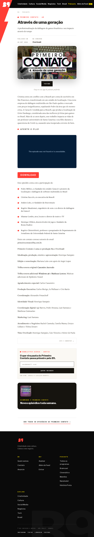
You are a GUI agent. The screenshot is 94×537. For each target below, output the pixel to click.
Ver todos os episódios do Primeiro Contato (47, 422)
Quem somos (23, 461)
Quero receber (47, 371)
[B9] (6, 4)
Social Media (41, 4)
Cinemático (65, 473)
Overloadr (37, 42)
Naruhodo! (64, 481)
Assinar (42, 461)
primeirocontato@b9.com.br (29, 242)
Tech (59, 4)
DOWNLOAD (28, 175)
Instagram (21, 532)
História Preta (66, 485)
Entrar (41, 469)
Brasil (64, 4)
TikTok (30, 532)
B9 (18, 12)
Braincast (64, 468)
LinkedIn (38, 532)
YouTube (47, 84)
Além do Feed (82, 4)
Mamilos (63, 477)
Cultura (32, 4)
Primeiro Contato (29, 17)
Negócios (51, 4)
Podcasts (72, 4)
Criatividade (22, 4)
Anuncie (21, 469)
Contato (21, 465)
